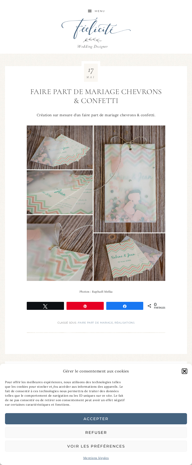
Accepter (96, 418)
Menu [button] (100, 11)
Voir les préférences (96, 446)
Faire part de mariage (95, 322)
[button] (184, 371)
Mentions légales (96, 458)
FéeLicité (96, 33)
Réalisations (124, 322)
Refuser (96, 432)
